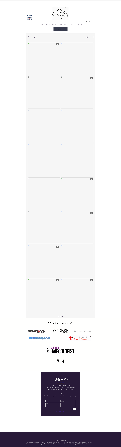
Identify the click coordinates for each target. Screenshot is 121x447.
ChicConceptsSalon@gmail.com (55, 389)
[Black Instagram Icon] (87, 22)
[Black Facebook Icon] (89, 22)
